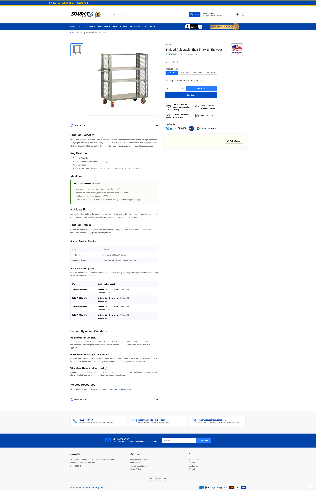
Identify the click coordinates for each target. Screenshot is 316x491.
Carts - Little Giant (123, 389)
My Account (194, 459)
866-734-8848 (75, 466)
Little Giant (169, 44)
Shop (80, 27)
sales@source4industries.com (82, 463)
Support (134, 27)
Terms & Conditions (138, 466)
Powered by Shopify (98, 488)
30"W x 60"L (211, 73)
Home (72, 27)
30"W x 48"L (198, 73)
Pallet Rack (103, 27)
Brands (90, 27)
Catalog (123, 27)
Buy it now (191, 95)
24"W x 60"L (185, 73)
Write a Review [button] (235, 141)
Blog (115, 27)
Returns (192, 463)
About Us (193, 469)
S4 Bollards (148, 27)
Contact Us (193, 466)
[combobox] (156, 14)
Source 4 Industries (83, 488)
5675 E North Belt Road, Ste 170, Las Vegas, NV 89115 (92, 459)
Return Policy (135, 463)
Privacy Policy (135, 469)
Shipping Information (138, 459)
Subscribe (203, 440)
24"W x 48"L (172, 73)
